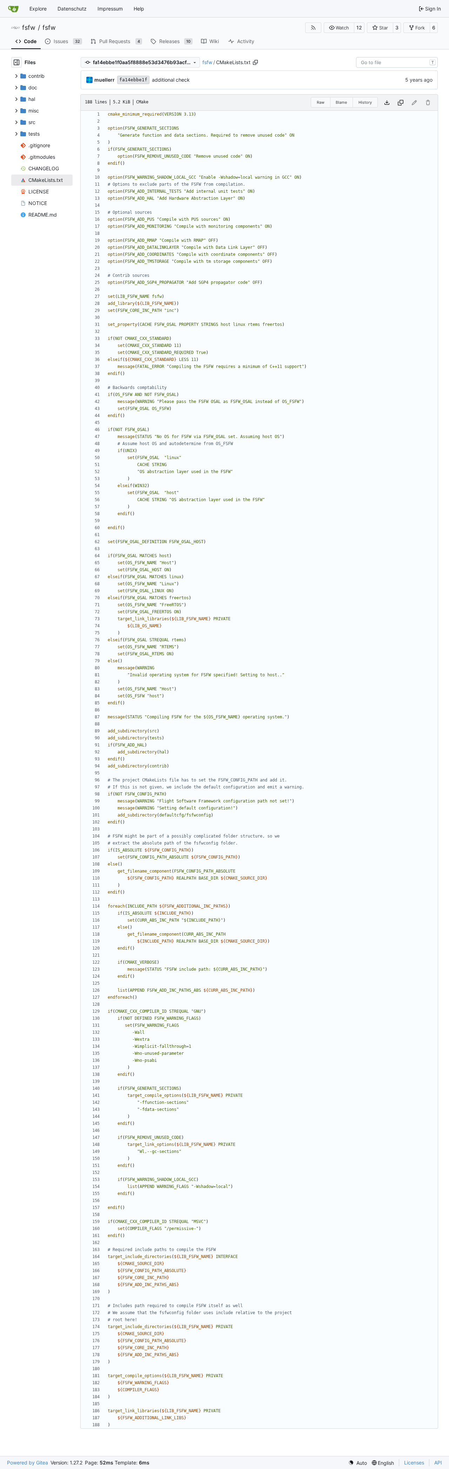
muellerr (104, 80)
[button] (339, 27)
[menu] (357, 1463)
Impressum (110, 9)
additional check (171, 80)
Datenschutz (72, 9)
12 (359, 27)
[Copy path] (255, 62)
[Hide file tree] (16, 62)
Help (139, 9)
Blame (341, 102)
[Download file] (387, 102)
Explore (38, 9)
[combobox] (397, 62)
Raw (320, 102)
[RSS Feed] (313, 27)
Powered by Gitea (27, 1462)
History (365, 102)
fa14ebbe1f (133, 79)
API (438, 1462)
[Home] (13, 8)
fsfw (28, 27)
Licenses (414, 1462)
